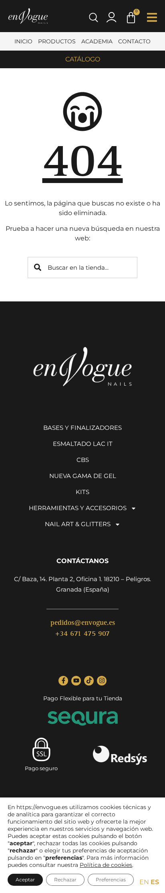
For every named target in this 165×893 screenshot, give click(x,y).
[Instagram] (102, 681)
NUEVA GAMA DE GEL (82, 476)
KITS (82, 492)
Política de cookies (106, 865)
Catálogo (82, 59)
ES (155, 882)
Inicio (23, 41)
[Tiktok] (89, 681)
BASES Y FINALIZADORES (82, 427)
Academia (97, 41)
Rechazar (65, 880)
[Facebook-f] (63, 681)
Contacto (134, 41)
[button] (152, 17)
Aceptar (25, 880)
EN (144, 882)
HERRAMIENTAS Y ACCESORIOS (78, 508)
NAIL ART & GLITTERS (78, 524)
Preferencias (111, 880)
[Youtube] (76, 681)
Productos (57, 41)
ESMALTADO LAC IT (83, 444)
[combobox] (82, 267)
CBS (82, 460)
